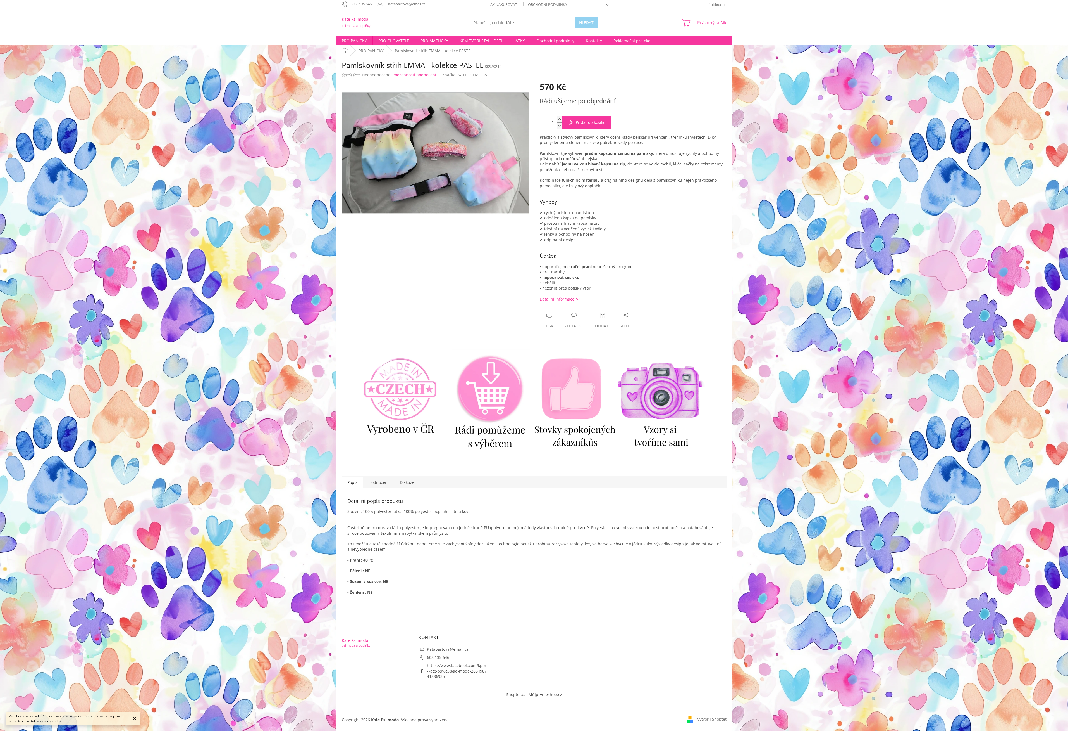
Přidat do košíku (591, 122)
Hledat (586, 22)
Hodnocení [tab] (379, 482)
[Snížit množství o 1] (559, 125)
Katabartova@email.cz (448, 649)
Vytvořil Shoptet (712, 719)
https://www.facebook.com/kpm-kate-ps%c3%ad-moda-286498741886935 (457, 671)
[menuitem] (354, 40)
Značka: (464, 74)
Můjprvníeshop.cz (545, 694)
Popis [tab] (352, 482)
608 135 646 (438, 657)
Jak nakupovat (503, 4)
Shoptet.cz (516, 694)
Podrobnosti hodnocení (414, 74)
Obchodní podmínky (547, 4)
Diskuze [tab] (407, 482)
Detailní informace (557, 299)
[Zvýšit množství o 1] (559, 119)
